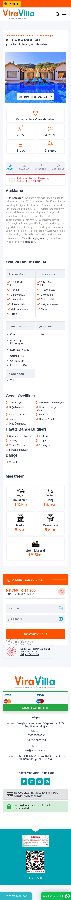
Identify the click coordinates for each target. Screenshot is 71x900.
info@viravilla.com (35, 750)
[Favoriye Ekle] (61, 591)
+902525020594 (35, 735)
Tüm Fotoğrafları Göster (38, 96)
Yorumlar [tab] (58, 169)
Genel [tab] (10, 169)
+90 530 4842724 (35, 740)
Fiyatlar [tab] (24, 169)
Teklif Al (13, 3)
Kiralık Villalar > (28, 35)
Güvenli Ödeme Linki (35, 707)
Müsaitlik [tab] (41, 169)
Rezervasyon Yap (35, 633)
